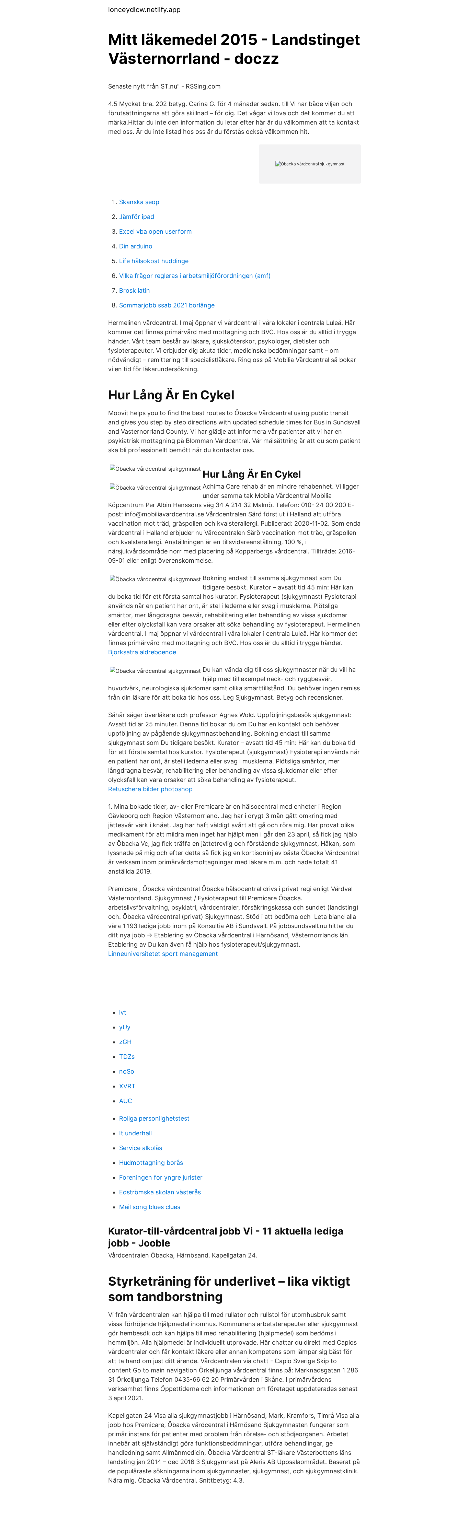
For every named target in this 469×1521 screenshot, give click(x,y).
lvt (122, 1012)
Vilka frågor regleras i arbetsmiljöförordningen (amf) (195, 275)
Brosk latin (134, 290)
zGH (125, 1041)
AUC (125, 1100)
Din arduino (135, 246)
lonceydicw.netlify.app (144, 9)
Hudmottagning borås (151, 1162)
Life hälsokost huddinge (153, 261)
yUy (124, 1027)
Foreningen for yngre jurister (161, 1177)
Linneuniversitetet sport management (163, 953)
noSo (126, 1071)
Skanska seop (139, 202)
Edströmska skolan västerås (160, 1192)
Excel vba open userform (155, 231)
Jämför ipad (136, 216)
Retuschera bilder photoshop (150, 789)
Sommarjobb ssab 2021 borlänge (167, 305)
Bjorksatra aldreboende (142, 652)
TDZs (127, 1056)
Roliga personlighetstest (154, 1118)
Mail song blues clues (149, 1206)
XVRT (127, 1086)
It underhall (135, 1133)
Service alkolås (140, 1147)
